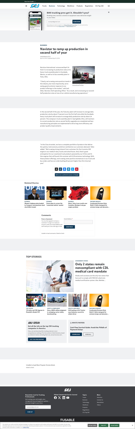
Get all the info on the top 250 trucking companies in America (43, 327)
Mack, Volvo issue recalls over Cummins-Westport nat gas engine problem (77, 205)
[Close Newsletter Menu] (109, 12)
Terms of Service (70, 26)
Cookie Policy (26, 427)
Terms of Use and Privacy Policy (70, 25)
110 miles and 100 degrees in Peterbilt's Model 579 (35, 311)
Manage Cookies (92, 425)
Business (43, 45)
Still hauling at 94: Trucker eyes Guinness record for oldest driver (76, 312)
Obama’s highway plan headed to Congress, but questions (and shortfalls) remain (35, 205)
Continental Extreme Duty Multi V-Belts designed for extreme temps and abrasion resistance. (99, 205)
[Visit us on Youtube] (67, 397)
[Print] (56, 169)
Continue (69, 227)
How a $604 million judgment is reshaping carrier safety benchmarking (56, 312)
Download (76, 334)
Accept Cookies (114, 425)
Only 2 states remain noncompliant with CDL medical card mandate (92, 267)
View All (88, 334)
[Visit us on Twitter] (59, 397)
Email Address (68, 219)
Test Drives (29, 308)
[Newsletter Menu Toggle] (109, 6)
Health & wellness (74, 308)
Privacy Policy (62, 26)
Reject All (103, 425)
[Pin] (76, 169)
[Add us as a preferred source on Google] (60, 169)
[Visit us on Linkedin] (63, 397)
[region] (67, 425)
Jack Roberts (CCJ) (45, 56)
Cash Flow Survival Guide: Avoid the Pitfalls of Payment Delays (88, 328)
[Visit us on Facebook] (55, 397)
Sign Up (30, 412)
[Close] (132, 425)
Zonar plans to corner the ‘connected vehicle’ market (54, 204)
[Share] (64, 169)
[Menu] (26, 6)
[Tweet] (72, 169)
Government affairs (81, 260)
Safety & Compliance (53, 308)
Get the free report (37, 339)
